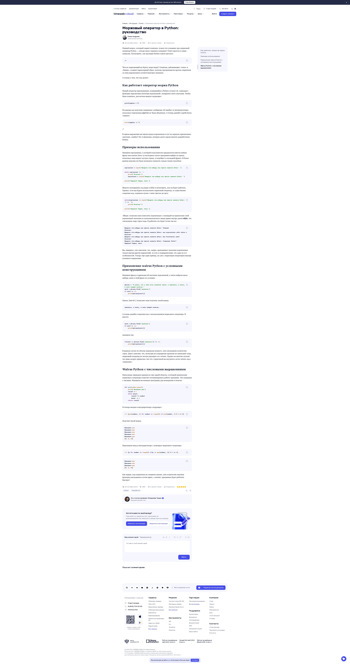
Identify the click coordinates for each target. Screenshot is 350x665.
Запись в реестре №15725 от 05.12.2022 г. (169, 655)
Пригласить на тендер (217, 630)
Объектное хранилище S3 (156, 619)
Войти (214, 14)
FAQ (190, 626)
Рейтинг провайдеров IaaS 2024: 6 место (169, 641)
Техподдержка (194, 620)
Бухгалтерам (193, 614)
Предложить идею (195, 629)
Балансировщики (154, 615)
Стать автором (214, 615)
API (170, 621)
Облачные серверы (154, 601)
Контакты (212, 633)
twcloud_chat (133, 610)
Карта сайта (193, 631)
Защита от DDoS (154, 623)
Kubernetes (152, 613)
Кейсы (211, 607)
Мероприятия (214, 610)
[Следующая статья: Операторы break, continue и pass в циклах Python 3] (190, 490)
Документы (193, 617)
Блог (211, 613)
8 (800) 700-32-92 (135, 606)
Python (126, 490)
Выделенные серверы (155, 607)
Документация (194, 623)
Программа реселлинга (197, 601)
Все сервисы (152, 629)
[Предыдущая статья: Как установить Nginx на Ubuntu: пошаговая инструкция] (186, 490)
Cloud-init (172, 630)
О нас (211, 601)
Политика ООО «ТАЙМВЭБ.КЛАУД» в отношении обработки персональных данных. (148, 651)
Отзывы (212, 618)
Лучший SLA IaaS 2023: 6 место (187, 641)
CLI (170, 624)
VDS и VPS (151, 604)
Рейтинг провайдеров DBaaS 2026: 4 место (204, 641)
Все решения (173, 610)
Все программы (194, 604)
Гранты (211, 604)
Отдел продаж (133, 603)
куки (169, 660)
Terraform (172, 627)
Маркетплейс (153, 626)
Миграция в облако (175, 604)
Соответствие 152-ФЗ (176, 601)
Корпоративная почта (176, 607)
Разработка (136, 490)
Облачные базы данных (156, 610)
